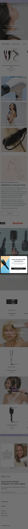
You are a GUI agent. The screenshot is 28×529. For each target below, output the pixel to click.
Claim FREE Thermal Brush (18, 268)
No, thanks (18, 270)
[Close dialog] (26, 256)
